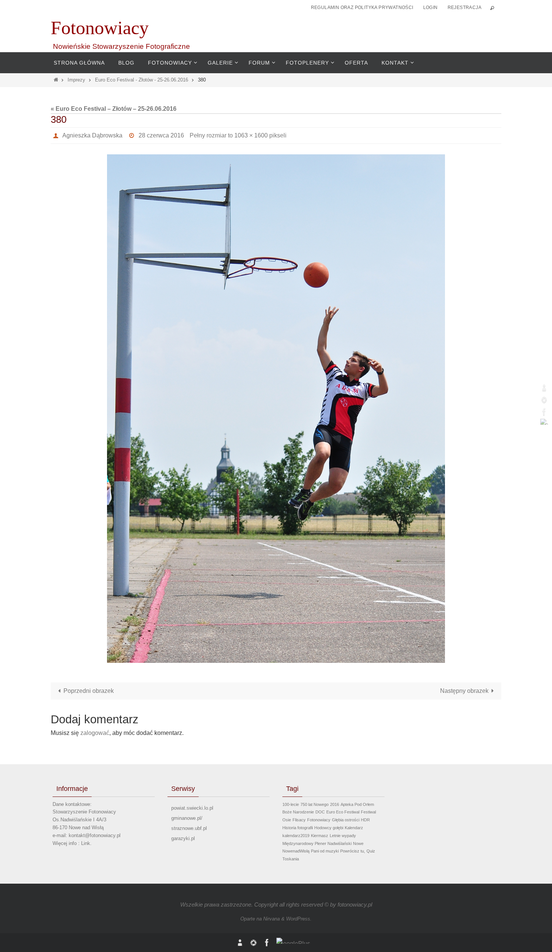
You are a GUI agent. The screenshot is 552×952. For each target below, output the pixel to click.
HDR (365, 820)
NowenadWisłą (295, 851)
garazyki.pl (183, 838)
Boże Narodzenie (298, 812)
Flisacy (299, 820)
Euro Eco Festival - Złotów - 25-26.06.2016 (141, 80)
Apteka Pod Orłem (357, 804)
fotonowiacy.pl (355, 904)
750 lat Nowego (314, 804)
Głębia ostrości (345, 820)
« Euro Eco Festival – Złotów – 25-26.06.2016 (113, 109)
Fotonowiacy (100, 27)
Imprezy (76, 80)
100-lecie (290, 804)
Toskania (290, 859)
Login (430, 7)
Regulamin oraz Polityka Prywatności (362, 7)
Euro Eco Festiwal (342, 812)
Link (85, 843)
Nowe (358, 843)
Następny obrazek (464, 691)
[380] (276, 408)
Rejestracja (464, 7)
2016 (334, 804)
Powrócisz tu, (352, 851)
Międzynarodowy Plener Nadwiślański (316, 843)
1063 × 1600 (251, 135)
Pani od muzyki (325, 851)
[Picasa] (544, 399)
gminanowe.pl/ (186, 818)
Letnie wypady (343, 835)
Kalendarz (354, 827)
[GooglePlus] (544, 421)
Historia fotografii (297, 827)
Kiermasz (319, 835)
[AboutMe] (544, 387)
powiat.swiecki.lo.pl (192, 808)
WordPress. (299, 919)
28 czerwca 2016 (161, 135)
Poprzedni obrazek (88, 691)
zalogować (94, 733)
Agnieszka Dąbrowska (92, 135)
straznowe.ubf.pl (189, 828)
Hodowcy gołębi (328, 827)
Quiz (370, 851)
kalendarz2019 (295, 835)
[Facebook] (544, 411)
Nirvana (271, 919)
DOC (320, 812)
